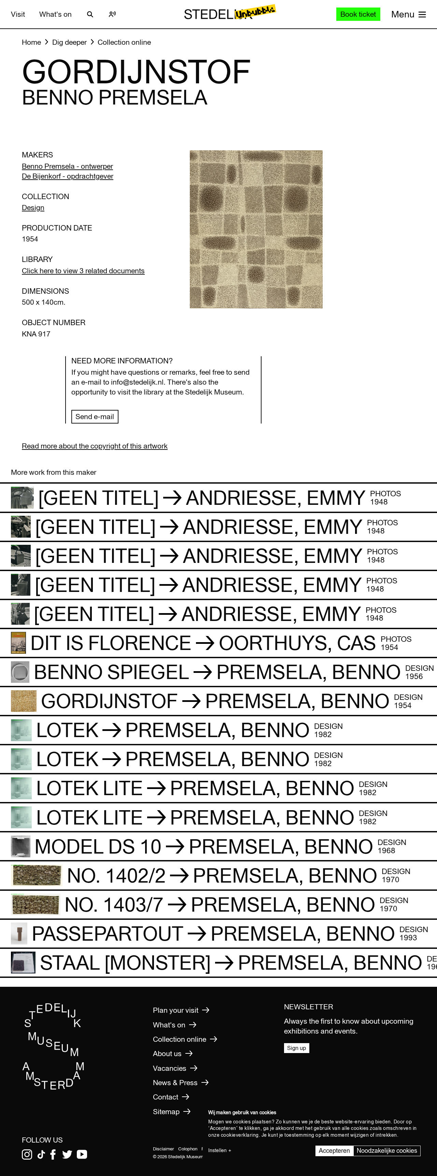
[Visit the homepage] (53, 1087)
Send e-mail (94, 416)
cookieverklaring (240, 1135)
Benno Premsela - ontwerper (67, 166)
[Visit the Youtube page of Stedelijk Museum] (82, 1154)
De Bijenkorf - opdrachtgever (67, 176)
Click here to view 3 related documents (83, 270)
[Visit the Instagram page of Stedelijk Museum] (27, 1154)
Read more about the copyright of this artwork (95, 446)
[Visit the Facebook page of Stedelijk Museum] (53, 1154)
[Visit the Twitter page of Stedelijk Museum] (67, 1154)
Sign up (296, 1047)
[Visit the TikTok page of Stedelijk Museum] (41, 1154)
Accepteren (334, 1150)
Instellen (217, 1150)
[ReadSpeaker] (112, 14)
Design (33, 207)
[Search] (90, 14)
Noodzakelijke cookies (387, 1150)
